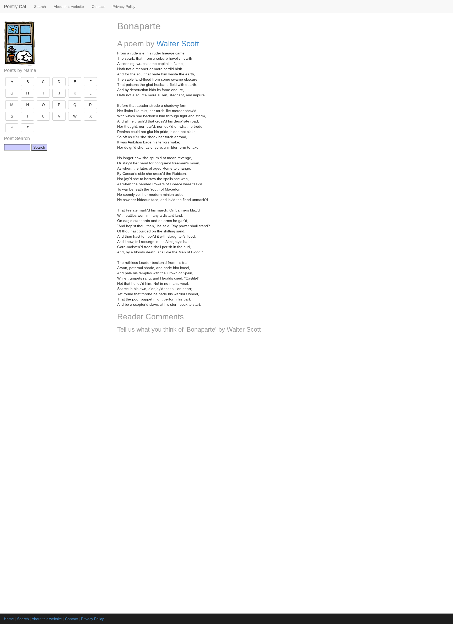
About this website (69, 6)
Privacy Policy (123, 6)
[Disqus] (283, 406)
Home (9, 619)
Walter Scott (178, 43)
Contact (98, 6)
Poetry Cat (15, 6)
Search (40, 6)
